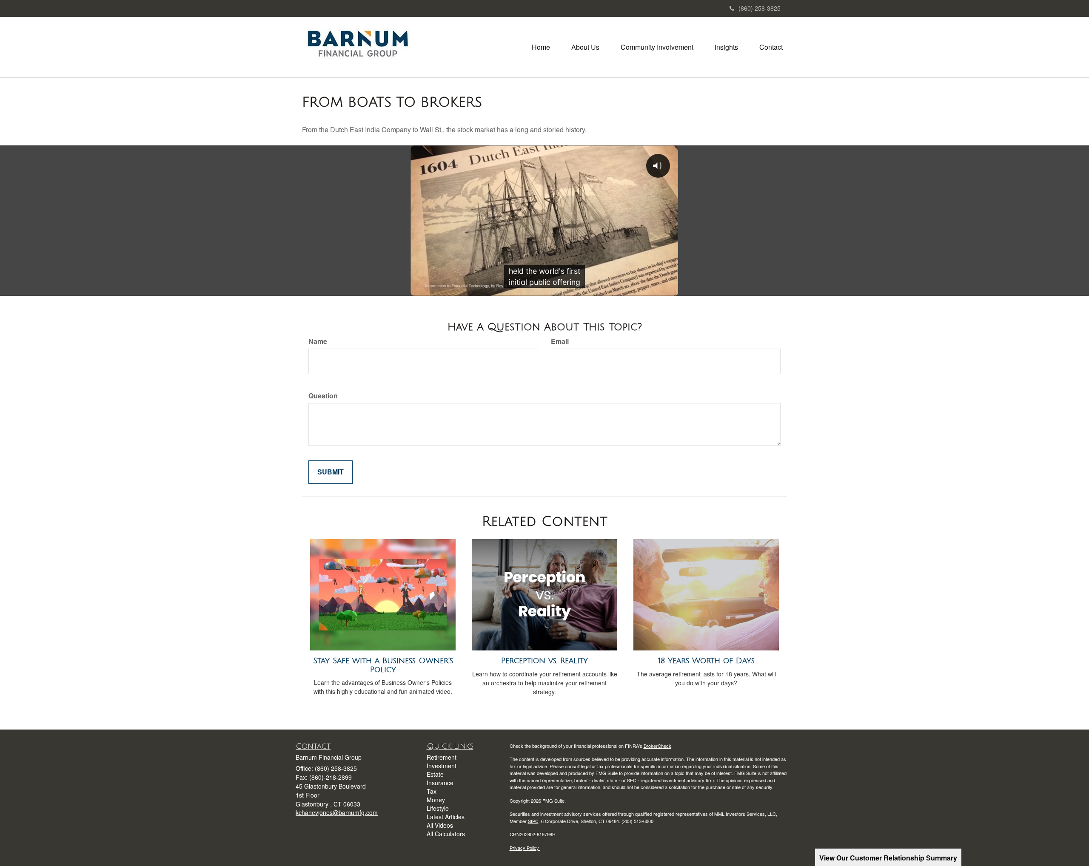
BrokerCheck (657, 745)
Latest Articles (446, 816)
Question (323, 395)
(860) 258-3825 (759, 8)
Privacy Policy (525, 847)
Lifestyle (438, 808)
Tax (431, 791)
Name (317, 341)
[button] (585, 47)
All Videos (440, 825)
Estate (435, 774)
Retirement (441, 757)
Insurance (440, 782)
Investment (441, 765)
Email (560, 341)
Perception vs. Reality (544, 660)
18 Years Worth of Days (706, 660)
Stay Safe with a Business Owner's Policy (383, 665)
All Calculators (446, 833)
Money (436, 799)
